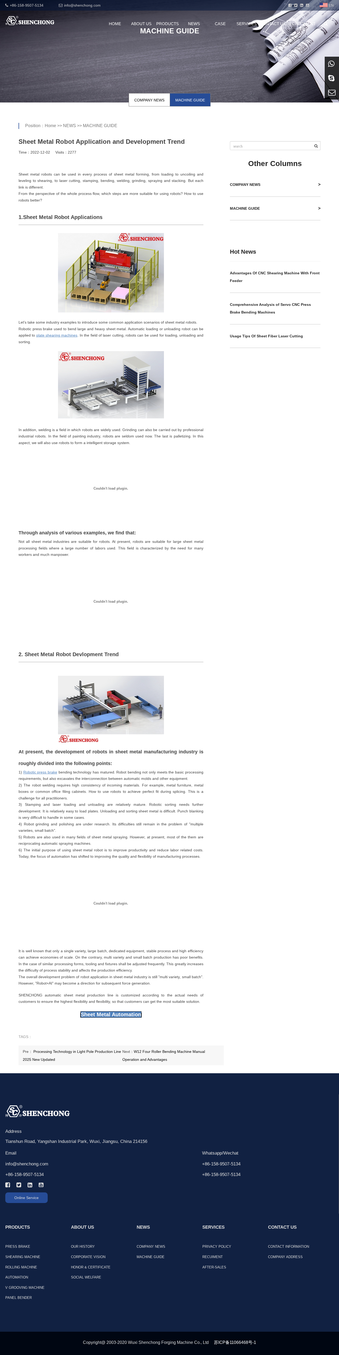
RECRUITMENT (299, 23)
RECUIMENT (212, 1257)
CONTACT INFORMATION (288, 1247)
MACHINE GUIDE (190, 100)
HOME (115, 23)
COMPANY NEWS (149, 100)
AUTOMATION (16, 1277)
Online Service (26, 1198)
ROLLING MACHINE (21, 1267)
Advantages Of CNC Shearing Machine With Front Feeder (275, 277)
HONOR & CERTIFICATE (90, 1267)
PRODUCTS (167, 23)
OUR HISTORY (83, 1247)
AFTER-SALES (214, 1267)
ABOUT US (141, 23)
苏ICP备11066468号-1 (235, 1342)
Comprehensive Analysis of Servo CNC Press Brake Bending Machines (270, 308)
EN (331, 5)
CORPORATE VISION (88, 1257)
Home (50, 125)
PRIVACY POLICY (216, 1247)
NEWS (194, 23)
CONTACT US (273, 23)
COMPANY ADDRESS (285, 1257)
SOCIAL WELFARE (86, 1277)
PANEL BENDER (18, 1298)
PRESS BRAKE (17, 1247)
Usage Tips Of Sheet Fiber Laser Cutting (266, 336)
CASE (220, 23)
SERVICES (247, 23)
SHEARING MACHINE (22, 1257)
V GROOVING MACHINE (24, 1288)
